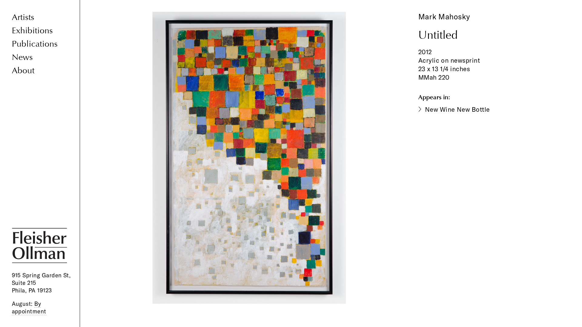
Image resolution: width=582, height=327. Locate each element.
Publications (35, 44)
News (22, 57)
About (23, 70)
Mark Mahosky (444, 16)
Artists (23, 17)
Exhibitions (32, 30)
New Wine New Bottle (457, 109)
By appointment (29, 307)
